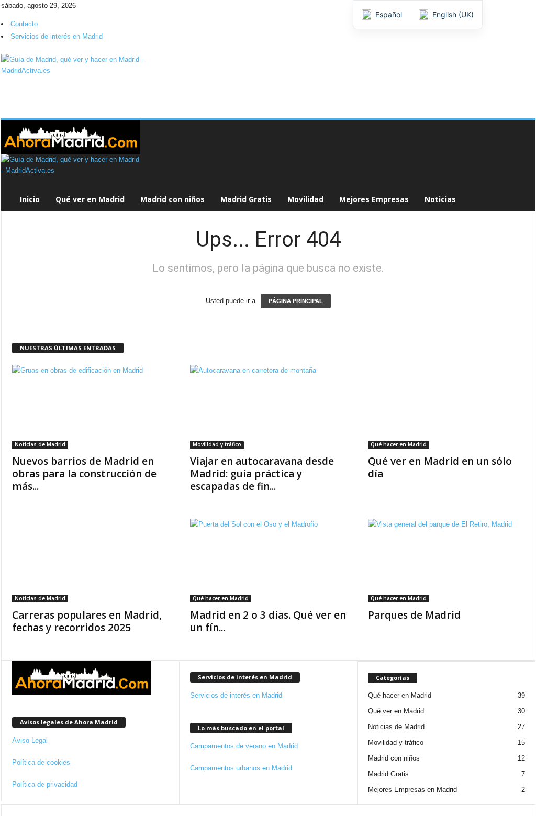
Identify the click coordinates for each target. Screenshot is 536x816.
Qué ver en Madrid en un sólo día (440, 467)
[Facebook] (106, 5)
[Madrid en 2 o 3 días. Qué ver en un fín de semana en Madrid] (268, 560)
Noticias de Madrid (40, 444)
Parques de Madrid (414, 615)
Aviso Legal (30, 740)
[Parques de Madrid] (446, 560)
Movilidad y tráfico (217, 444)
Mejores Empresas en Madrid (412, 789)
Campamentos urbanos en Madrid (241, 768)
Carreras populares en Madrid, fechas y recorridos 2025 (87, 621)
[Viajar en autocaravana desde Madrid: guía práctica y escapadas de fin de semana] (268, 407)
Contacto (24, 24)
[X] (112, 5)
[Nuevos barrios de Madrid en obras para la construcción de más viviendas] (90, 407)
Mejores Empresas (374, 199)
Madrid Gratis (246, 199)
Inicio (30, 199)
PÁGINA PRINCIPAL (296, 301)
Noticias (440, 199)
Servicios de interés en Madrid (56, 36)
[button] (519, 165)
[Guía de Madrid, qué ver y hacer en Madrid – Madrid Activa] (72, 84)
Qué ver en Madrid (90, 199)
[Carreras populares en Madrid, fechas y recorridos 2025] (90, 560)
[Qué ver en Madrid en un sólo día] (446, 407)
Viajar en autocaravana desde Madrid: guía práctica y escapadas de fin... (262, 473)
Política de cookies (41, 762)
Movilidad (305, 199)
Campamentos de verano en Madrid (244, 746)
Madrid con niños (172, 199)
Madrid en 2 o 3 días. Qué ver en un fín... (268, 621)
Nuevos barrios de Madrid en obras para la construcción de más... (84, 473)
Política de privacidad (44, 784)
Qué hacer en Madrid (399, 444)
